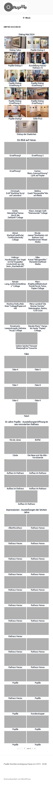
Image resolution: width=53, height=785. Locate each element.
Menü (27, 18)
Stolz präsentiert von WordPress (17, 779)
